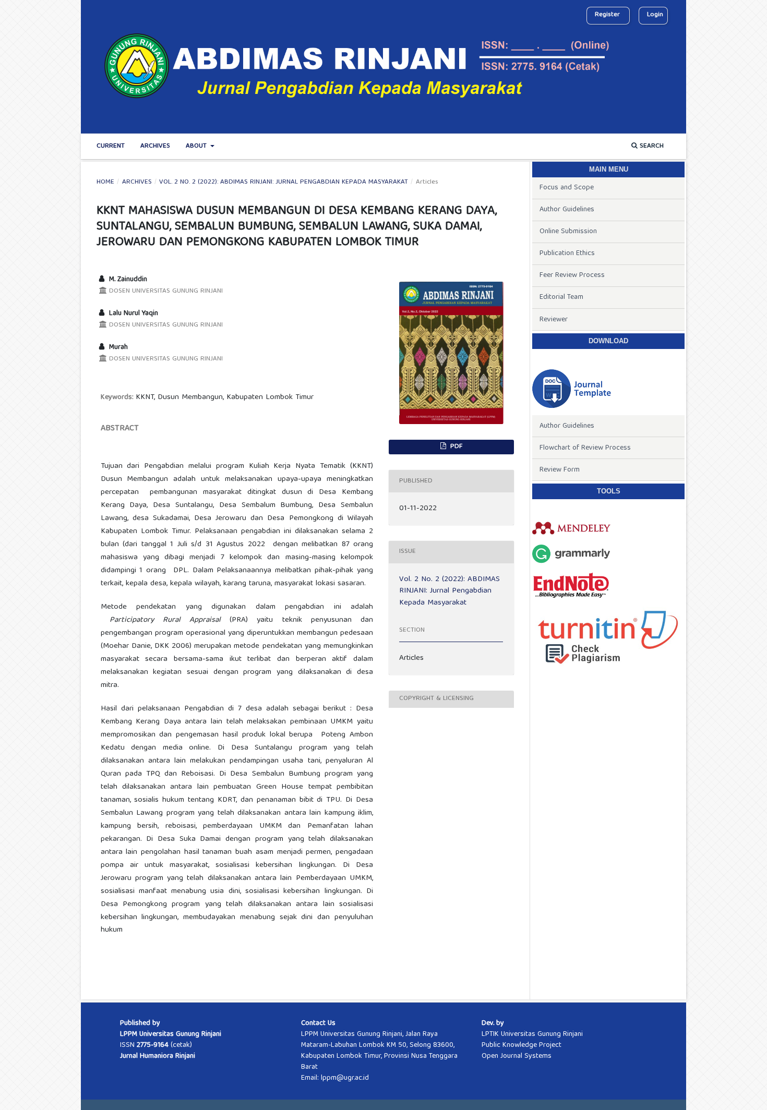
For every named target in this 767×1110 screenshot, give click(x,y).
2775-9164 (153, 1045)
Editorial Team (561, 297)
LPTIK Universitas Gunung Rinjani (532, 1034)
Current (111, 146)
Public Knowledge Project (521, 1045)
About (197, 146)
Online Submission (568, 231)
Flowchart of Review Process (585, 448)
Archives (155, 146)
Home (105, 182)
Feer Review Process (572, 275)
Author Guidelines (567, 209)
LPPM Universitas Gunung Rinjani (170, 1034)
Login (655, 15)
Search (651, 146)
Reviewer (554, 319)
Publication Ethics (567, 253)
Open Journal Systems (517, 1056)
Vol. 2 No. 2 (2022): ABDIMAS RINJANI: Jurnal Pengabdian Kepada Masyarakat (283, 182)
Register (607, 15)
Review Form (560, 470)
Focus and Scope (567, 188)
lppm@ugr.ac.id (345, 1078)
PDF (455, 447)
